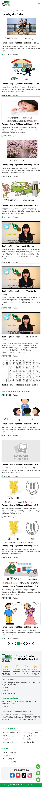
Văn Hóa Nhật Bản (29, 742)
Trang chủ (4, 11)
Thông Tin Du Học (8, 739)
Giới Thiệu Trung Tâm (9, 752)
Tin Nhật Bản (27, 739)
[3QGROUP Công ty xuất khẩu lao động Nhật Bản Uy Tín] (12, 3)
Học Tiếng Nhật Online (10, 759)
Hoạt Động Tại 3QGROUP (31, 733)
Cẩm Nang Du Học (8, 742)
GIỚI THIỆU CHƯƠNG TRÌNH (11, 733)
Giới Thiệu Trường (8, 736)
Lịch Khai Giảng (7, 756)
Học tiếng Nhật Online (14, 11)
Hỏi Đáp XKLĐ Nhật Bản (30, 736)
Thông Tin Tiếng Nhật (10, 762)
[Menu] (39, 3)
